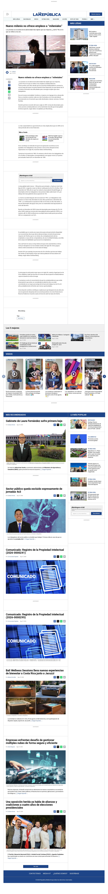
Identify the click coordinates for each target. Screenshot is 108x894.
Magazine (92, 78)
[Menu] (7, 14)
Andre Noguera (11, 746)
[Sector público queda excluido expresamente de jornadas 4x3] (36, 516)
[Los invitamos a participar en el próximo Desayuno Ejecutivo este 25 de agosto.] (54, 374)
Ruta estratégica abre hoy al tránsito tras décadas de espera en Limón (32, 138)
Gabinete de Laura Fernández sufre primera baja (34, 421)
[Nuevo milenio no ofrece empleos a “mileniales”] (35, 52)
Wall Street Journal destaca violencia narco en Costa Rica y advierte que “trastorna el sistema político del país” (95, 51)
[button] (96, 14)
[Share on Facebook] (9, 85)
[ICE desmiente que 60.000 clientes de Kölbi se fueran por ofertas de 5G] (78, 496)
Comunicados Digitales (13, 556)
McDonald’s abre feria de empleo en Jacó (59, 343)
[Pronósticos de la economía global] (78, 438)
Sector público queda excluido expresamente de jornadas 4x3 (34, 490)
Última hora (93, 45)
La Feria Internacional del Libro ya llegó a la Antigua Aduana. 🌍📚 (33, 393)
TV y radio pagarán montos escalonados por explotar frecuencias (95, 68)
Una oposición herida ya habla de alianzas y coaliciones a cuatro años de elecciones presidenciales (31, 804)
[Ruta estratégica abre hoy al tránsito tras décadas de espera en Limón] (21, 138)
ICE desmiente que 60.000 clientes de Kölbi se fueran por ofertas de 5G (93, 497)
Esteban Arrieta (11, 424)
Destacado (92, 63)
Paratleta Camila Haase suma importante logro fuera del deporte (94, 482)
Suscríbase (74, 873)
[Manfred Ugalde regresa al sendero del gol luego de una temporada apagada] (44, 138)
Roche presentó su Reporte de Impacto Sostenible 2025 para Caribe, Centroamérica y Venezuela (14, 394)
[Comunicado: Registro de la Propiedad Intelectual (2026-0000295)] (36, 641)
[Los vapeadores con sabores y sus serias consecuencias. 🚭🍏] (73, 374)
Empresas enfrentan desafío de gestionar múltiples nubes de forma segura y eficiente (31, 741)
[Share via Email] (9, 95)
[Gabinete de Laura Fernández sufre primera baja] (36, 445)
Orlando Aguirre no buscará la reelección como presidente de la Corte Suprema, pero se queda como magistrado (94, 468)
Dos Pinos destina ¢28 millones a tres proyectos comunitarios (92, 336)
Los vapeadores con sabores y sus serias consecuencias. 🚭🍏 (73, 393)
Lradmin (14, 71)
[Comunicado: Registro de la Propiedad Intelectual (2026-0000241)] (36, 577)
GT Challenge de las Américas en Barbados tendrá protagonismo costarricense (28, 344)
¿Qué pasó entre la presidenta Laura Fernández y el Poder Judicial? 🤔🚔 (93, 393)
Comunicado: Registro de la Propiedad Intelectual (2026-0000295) (35, 616)
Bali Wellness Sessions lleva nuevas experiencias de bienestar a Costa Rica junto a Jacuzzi (35, 672)
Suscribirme (57, 180)
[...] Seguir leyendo (45, 469)
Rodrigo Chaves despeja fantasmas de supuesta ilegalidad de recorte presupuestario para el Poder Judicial (94, 425)
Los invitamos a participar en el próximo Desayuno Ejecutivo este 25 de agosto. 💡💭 (53, 394)
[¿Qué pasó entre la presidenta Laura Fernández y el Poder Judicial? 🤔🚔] (93, 374)
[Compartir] (9, 98)
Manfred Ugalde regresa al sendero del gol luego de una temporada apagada (55, 138)
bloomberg (20, 318)
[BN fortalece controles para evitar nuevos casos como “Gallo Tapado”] (79, 34)
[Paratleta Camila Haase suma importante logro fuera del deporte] (78, 482)
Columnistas (92, 437)
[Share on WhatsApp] (9, 91)
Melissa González (12, 677)
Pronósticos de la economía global (93, 439)
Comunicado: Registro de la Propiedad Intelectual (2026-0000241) (35, 551)
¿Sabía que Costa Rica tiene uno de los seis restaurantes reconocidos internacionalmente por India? (95, 85)
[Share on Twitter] (9, 88)
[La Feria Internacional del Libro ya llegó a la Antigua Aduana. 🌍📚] (34, 374)
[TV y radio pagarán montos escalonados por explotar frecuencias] (79, 67)
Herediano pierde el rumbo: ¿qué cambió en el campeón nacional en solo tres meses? (28, 336)
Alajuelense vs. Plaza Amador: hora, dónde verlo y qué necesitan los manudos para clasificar (94, 454)
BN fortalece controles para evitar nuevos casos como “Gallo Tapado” (95, 34)
